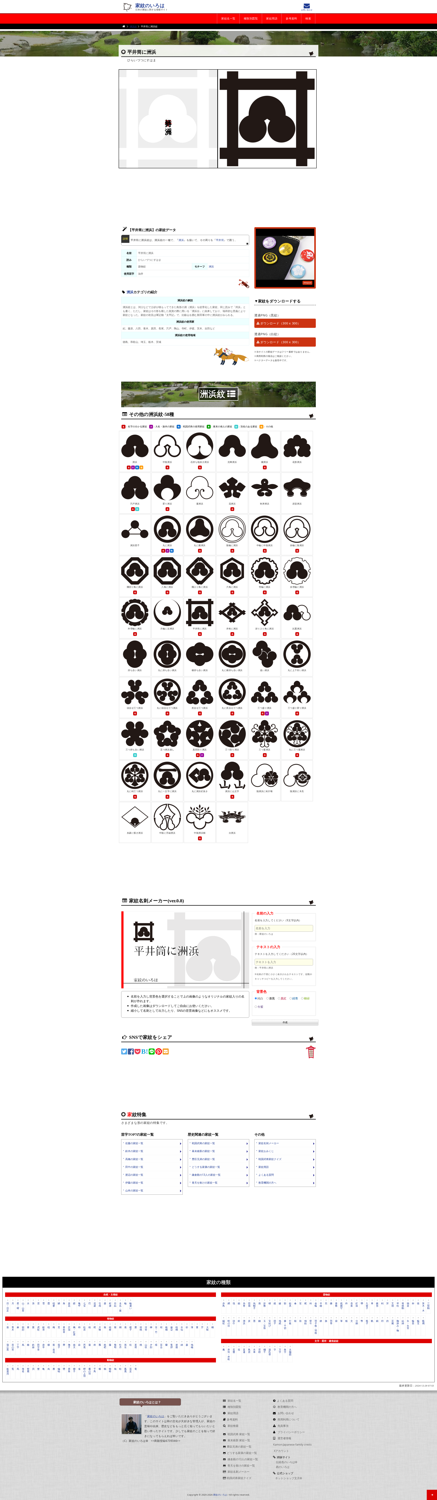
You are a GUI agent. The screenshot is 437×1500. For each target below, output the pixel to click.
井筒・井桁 (229, 1354)
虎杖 (38, 1328)
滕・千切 (285, 1324)
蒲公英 (7, 1347)
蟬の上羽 (84, 1372)
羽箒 (331, 1322)
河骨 (146, 1328)
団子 (275, 1322)
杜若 (84, 1328)
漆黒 (272, 998)
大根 (207, 1328)
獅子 (74, 1370)
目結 (115, 1304)
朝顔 (23, 1328)
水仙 (182, 1328)
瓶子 (367, 1322)
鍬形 (377, 1304)
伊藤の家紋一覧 (134, 1182)
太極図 (290, 1352)
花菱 (95, 1304)
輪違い (130, 1306)
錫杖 (223, 1322)
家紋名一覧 (228, 18)
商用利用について (288, 1419)
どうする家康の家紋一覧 (206, 1167)
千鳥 (95, 1370)
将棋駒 (403, 1306)
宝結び (270, 1323)
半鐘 (321, 1304)
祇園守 (341, 1306)
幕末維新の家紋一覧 (203, 1151)
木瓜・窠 (120, 1307)
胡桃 (141, 1328)
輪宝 (418, 1322)
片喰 (100, 1328)
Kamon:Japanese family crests (292, 1444)
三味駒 (428, 1306)
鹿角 (69, 1370)
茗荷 (136, 1346)
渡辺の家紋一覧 (134, 1175)
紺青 (295, 998)
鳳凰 (125, 1370)
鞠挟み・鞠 (398, 1325)
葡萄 (115, 1346)
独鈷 (305, 1322)
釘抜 (357, 1304)
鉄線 (33, 1346)
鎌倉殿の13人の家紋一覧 (206, 1175)
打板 (290, 1322)
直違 (244, 1351)
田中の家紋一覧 (134, 1167)
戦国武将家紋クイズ (269, 1159)
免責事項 (282, 1426)
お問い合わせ (285, 1413)
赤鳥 (223, 1304)
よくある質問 (266, 1175)
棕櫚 (176, 1328)
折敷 (264, 1304)
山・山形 (23, 1307)
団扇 (249, 1304)
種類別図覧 (251, 18)
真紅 (283, 998)
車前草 (64, 1330)
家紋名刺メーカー (268, 1143)
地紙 (280, 1322)
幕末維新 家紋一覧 (238, 1440)
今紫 (260, 1007)
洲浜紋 (133, 26)
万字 (280, 1351)
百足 (130, 1370)
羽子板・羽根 (316, 1326)
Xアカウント (281, 1451)
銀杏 (43, 1328)
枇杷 (105, 1346)
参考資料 (291, 18)
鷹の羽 (89, 1371)
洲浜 (181, 240)
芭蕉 (84, 1346)
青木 (13, 1328)
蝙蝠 (59, 1370)
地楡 (192, 1346)
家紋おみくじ (266, 1151)
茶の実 (13, 1347)
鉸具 (290, 1304)
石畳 (234, 1351)
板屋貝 (7, 1371)
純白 (260, 998)
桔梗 (110, 1328)
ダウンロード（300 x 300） (280, 323)
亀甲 (79, 1304)
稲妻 (54, 1304)
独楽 (408, 1304)
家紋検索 (232, 1426)
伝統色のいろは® (286, 1462)
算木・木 (423, 1307)
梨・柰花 (54, 1348)
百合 (161, 1346)
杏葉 (351, 1304)
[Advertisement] (218, 196)
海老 (23, 1370)
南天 (74, 1346)
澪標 (259, 1351)
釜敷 (336, 1304)
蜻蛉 (110, 1370)
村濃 (110, 1304)
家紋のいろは (150, 5)
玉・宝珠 (264, 1324)
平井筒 (220, 240)
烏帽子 (254, 1306)
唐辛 (43, 1346)
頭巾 (234, 1322)
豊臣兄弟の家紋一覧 (203, 1159)
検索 (308, 18)
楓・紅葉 (74, 1331)
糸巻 (244, 1304)
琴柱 (398, 1304)
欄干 (264, 1351)
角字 (285, 1351)
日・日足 (7, 1307)
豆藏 (392, 1322)
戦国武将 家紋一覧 (238, 1434)
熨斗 (310, 1322)
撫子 (69, 1346)
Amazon (307, 282)
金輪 (316, 1304)
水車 (254, 1351)
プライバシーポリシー (291, 1432)
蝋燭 (423, 1322)
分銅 (357, 1322)
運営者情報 (284, 1438)
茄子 (59, 1346)
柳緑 (307, 998)
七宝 (84, 1304)
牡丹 (120, 1346)
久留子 (367, 1306)
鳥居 (249, 1351)
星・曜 (18, 1306)
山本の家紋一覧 (134, 1190)
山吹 (146, 1346)
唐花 (69, 1304)
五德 (392, 1304)
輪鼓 (413, 1322)
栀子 (130, 1328)
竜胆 (171, 1346)
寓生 (125, 1346)
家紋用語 (271, 18)
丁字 (18, 1346)
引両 (100, 1304)
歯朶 (171, 1328)
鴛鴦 (28, 1370)
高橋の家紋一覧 (134, 1159)
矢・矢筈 (408, 1324)
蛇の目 (229, 1323)
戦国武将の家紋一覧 (203, 1143)
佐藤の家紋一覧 (134, 1143)
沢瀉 (69, 1328)
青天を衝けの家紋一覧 (204, 1182)
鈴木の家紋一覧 (134, 1151)
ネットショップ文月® (288, 1478)
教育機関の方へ (267, 1182)
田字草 (38, 1347)
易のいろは (282, 1467)
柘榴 (166, 1328)
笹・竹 (156, 1330)
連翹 (176, 1346)
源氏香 (270, 1352)
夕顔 (151, 1346)
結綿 (403, 1322)
